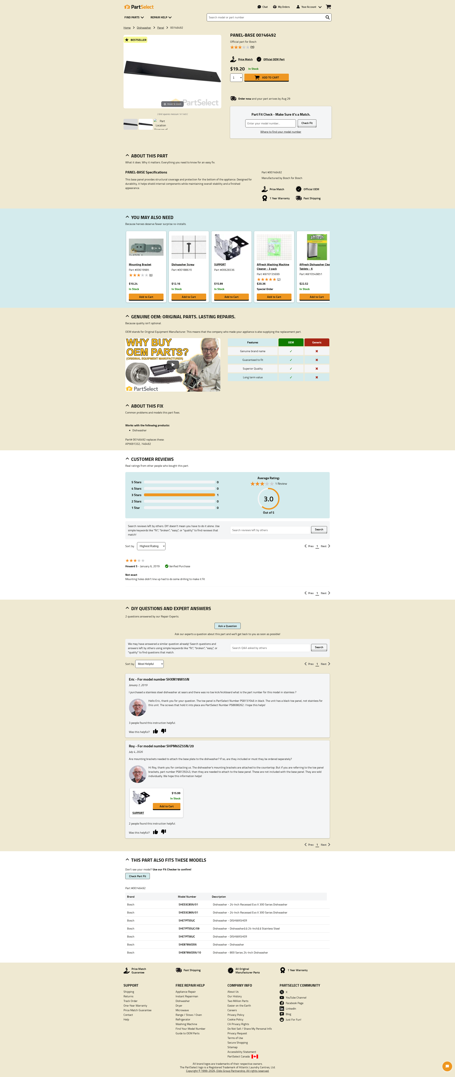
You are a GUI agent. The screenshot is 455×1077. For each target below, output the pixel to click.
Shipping (129, 992)
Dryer (179, 1005)
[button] (135, 17)
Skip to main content (227, 41)
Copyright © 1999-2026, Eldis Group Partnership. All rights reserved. (227, 1071)
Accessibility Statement (242, 1052)
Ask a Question (227, 626)
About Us (233, 992)
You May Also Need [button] (152, 217)
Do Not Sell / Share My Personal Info (250, 1029)
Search (319, 529)
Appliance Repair (186, 992)
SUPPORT (220, 264)
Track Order (131, 1001)
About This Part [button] (149, 155)
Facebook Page (294, 1003)
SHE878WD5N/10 (190, 952)
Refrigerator (183, 1019)
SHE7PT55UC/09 (189, 928)
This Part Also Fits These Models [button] (168, 860)
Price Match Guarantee (137, 1010)
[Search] (327, 17)
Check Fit (307, 123)
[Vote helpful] (155, 731)
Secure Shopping (238, 1042)
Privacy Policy (236, 1015)
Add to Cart (270, 77)
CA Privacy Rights (238, 1024)
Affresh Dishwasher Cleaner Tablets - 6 (316, 266)
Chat (265, 7)
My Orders (284, 7)
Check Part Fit (137, 876)
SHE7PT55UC (187, 920)
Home (127, 27)
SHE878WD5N (188, 944)
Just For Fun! (293, 1019)
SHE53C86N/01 (188, 912)
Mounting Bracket (140, 264)
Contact (128, 1015)
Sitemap (232, 1047)
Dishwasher (144, 27)
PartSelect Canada (239, 1056)
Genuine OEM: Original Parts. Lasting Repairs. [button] (183, 316)
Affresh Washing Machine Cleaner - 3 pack (273, 266)
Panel (160, 27)
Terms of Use (235, 1038)
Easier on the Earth (239, 1005)
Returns (128, 996)
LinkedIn (291, 1008)
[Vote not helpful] (163, 731)
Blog (288, 1014)
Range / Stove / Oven (189, 1015)
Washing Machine (186, 1024)
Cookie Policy (235, 1019)
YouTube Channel (296, 997)
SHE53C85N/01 (188, 904)
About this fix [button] (147, 405)
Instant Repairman (187, 996)
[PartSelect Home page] (139, 6)
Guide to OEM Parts (187, 1033)
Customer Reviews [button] (152, 459)
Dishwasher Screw (183, 264)
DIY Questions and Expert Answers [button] (171, 608)
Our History (235, 996)
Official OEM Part (274, 59)
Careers (232, 1010)
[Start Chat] (447, 1066)
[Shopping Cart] (328, 6)
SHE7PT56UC (187, 936)
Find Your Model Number (190, 1029)
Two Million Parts (238, 1001)
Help (126, 1019)
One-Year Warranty (135, 1005)
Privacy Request (237, 1033)
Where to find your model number (280, 132)
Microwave (182, 1010)
